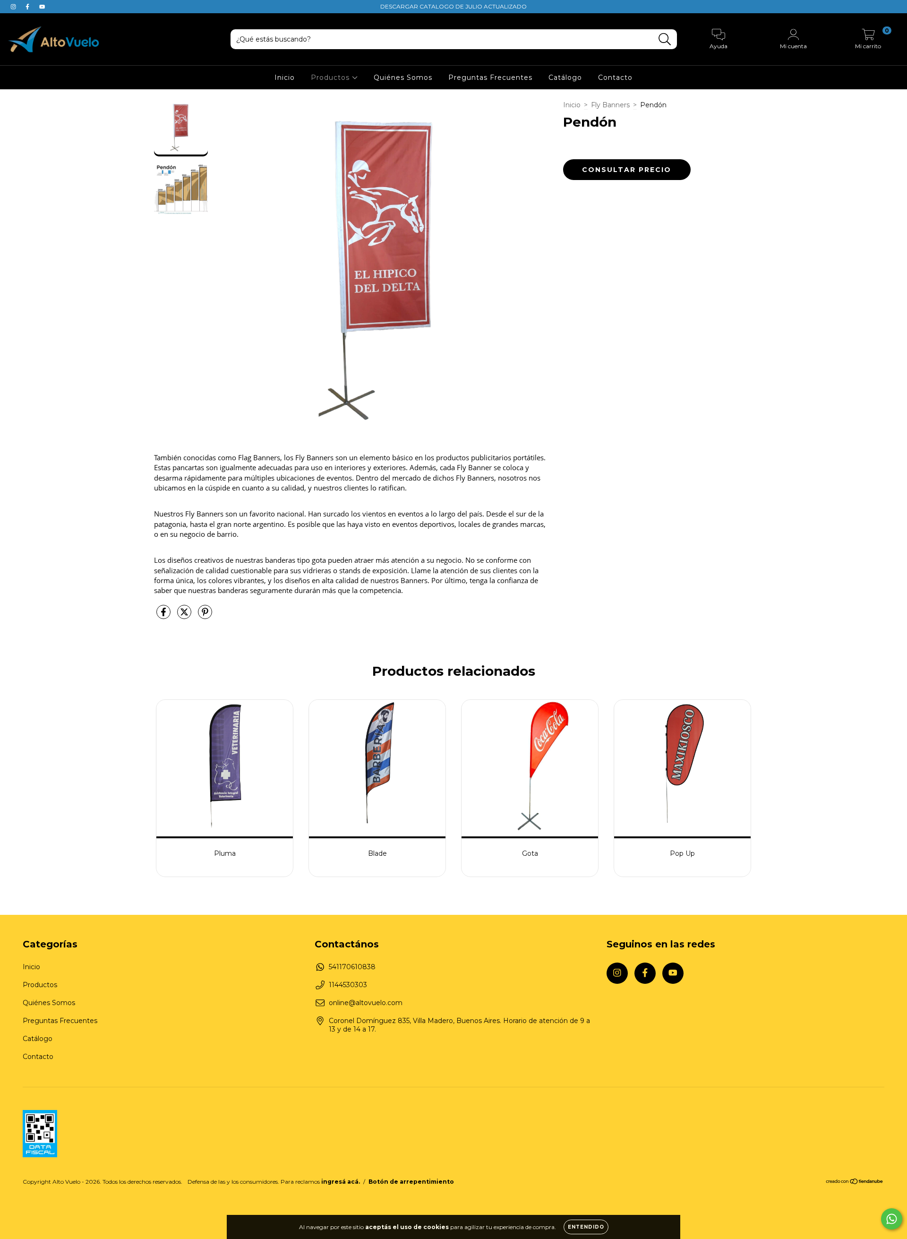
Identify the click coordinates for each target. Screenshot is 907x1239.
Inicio (284, 77)
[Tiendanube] (854, 1182)
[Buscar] (665, 39)
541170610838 (352, 967)
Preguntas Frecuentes (490, 77)
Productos (331, 77)
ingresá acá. (340, 1181)
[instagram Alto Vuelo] (14, 6)
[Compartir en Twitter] (185, 616)
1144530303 (348, 985)
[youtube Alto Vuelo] (42, 6)
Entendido (586, 1227)
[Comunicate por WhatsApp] (891, 1219)
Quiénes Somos (403, 77)
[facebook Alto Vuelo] (28, 6)
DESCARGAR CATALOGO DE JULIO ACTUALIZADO (453, 6)
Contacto (615, 77)
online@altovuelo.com (365, 1002)
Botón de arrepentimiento (411, 1181)
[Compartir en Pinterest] (205, 616)
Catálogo (565, 77)
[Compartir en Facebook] (164, 616)
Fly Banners (610, 105)
